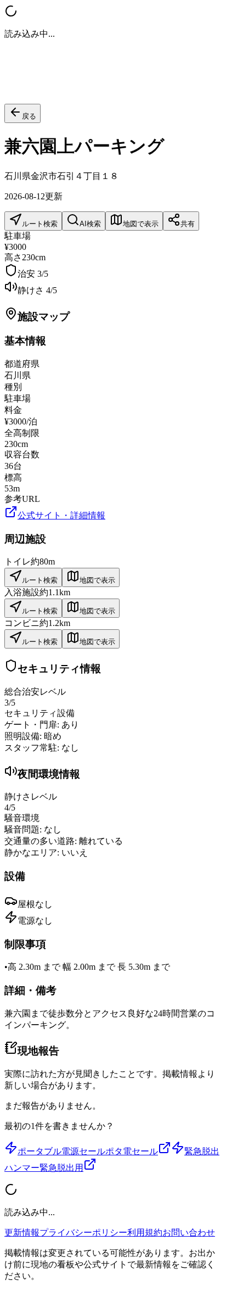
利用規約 (144, 1232)
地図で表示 (141, 224)
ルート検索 (40, 224)
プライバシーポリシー (83, 1232)
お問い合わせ (188, 1232)
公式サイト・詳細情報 (61, 515)
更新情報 (21, 1232)
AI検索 (90, 224)
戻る (29, 116)
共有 (187, 224)
